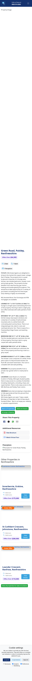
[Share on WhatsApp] (13, 421)
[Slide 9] (20, 245)
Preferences (25, 664)
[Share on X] (8, 421)
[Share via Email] (17, 421)
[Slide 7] (17, 245)
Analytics (16, 664)
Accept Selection (16, 660)
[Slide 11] (24, 245)
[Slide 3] (9, 245)
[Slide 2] (7, 245)
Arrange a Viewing (8, 412)
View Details (25, 496)
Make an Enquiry (22, 409)
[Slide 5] (13, 245)
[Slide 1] (5, 245)
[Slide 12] (26, 245)
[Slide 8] (18, 245)
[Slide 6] (15, 245)
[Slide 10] (22, 245)
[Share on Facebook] (4, 421)
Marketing (17, 666)
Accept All (6, 660)
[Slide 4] (11, 245)
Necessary (7, 664)
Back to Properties (8, 409)
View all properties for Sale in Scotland (14, 586)
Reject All (26, 660)
